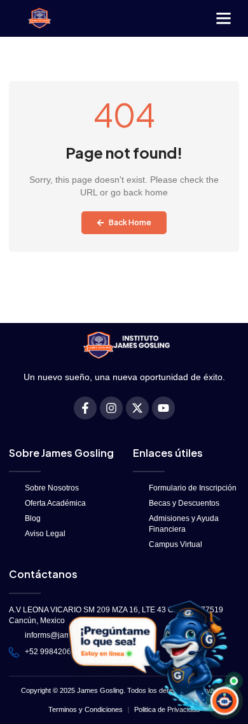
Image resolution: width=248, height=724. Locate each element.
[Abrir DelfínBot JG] (150, 655)
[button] (223, 18)
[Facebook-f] (85, 408)
